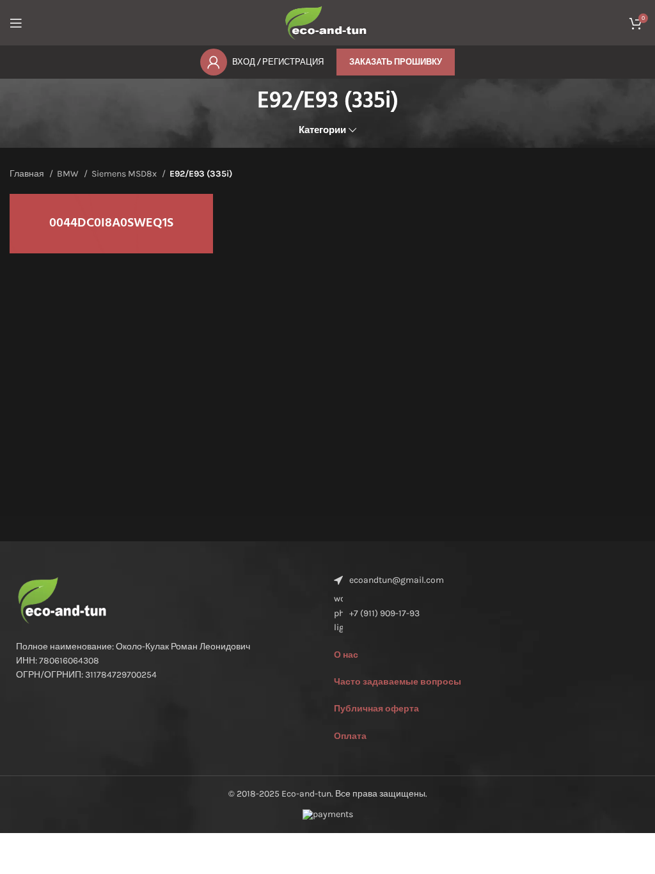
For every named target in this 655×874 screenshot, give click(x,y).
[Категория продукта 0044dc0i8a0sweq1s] (111, 223)
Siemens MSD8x (125, 173)
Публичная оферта (376, 708)
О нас (346, 654)
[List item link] (486, 613)
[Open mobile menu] (16, 23)
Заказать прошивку (395, 62)
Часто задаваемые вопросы (397, 681)
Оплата (350, 736)
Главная (28, 173)
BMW (69, 173)
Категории (322, 130)
